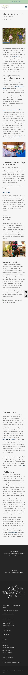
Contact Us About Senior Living (12, 662)
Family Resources (8, 657)
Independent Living (8, 647)
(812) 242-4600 (7, 631)
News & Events (7, 655)
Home (4, 643)
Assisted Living (7, 650)
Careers (5, 660)
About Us (5, 645)
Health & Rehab (7, 652)
